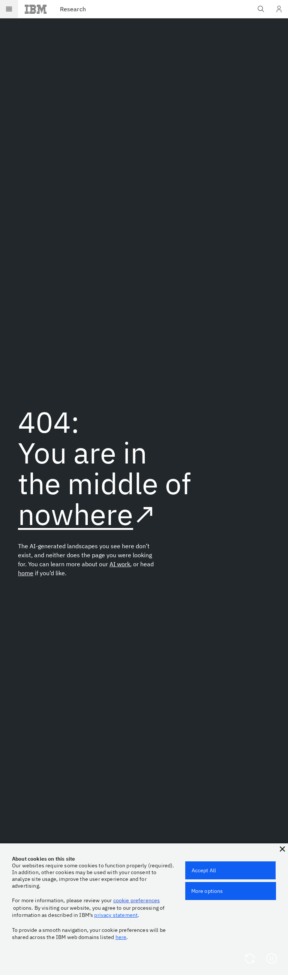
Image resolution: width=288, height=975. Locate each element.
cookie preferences (136, 900)
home (25, 573)
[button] (282, 849)
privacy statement (116, 915)
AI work (120, 564)
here (121, 937)
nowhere (75, 514)
